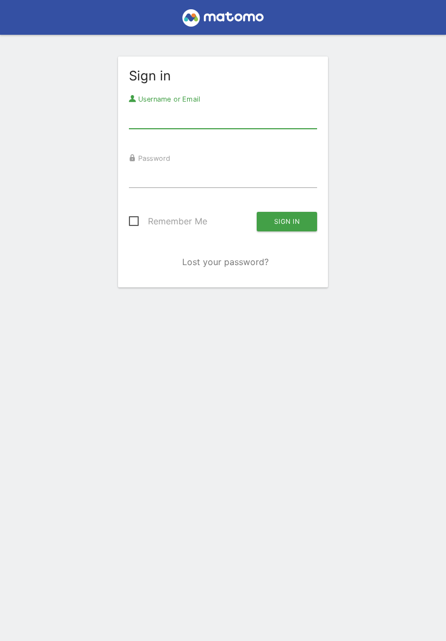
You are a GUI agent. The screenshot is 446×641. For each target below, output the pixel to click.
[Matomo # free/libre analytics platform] (223, 20)
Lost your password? (225, 261)
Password (153, 158)
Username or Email (168, 99)
